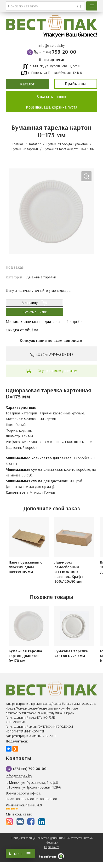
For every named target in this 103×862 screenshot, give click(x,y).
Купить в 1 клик (35, 311)
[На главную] (51, 26)
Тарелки (46, 413)
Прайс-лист (76, 83)
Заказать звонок (51, 96)
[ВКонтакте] (8, 749)
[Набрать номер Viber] (30, 51)
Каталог (27, 83)
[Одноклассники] (15, 749)
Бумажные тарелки (40, 277)
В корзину (30, 302)
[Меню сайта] (91, 5)
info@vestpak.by (52, 45)
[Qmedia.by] (51, 856)
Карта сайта (51, 847)
